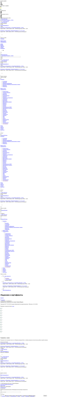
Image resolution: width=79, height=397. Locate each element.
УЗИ (4, 117)
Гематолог (5, 96)
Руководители (5, 91)
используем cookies (31, 395)
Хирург (4, 121)
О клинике (5, 81)
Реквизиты (5, 86)
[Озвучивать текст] (1, 15)
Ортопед (4, 106)
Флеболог (5, 120)
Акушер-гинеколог (6, 92)
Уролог (4, 118)
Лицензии (5, 82)
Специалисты (3, 41)
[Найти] (1, 58)
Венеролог (5, 94)
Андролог (5, 93)
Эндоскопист (5, 123)
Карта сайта (2, 385)
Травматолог (5, 114)
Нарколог (5, 102)
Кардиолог (5, 99)
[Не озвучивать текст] (1, 16)
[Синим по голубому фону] (0, 9)
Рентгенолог (5, 112)
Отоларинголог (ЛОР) (7, 107)
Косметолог (5, 100)
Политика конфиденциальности (6, 384)
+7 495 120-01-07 (5, 21)
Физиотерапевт (6, 119)
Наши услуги (3, 40)
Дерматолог (5, 98)
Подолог (4, 109)
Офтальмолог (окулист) (7, 108)
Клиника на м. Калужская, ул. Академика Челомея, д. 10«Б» (12, 343)
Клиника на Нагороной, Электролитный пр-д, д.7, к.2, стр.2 (12, 346)
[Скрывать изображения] (1, 13)
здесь (13, 306)
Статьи (1, 47)
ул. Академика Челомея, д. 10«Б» (6, 20)
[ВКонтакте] (3, 50)
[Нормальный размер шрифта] (1, 3)
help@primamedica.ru (4, 25)
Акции (1, 45)
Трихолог (4, 115)
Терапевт (4, 113)
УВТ (4, 116)
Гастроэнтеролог (6, 95)
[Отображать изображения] (1, 11)
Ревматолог (5, 111)
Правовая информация (7, 83)
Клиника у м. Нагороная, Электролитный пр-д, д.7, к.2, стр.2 (12, 30)
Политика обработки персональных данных (11, 84)
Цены (1, 44)
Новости (2, 46)
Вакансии (5, 85)
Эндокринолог (6, 122)
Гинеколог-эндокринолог (8, 97)
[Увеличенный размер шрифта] (1, 4)
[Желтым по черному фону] (0, 8)
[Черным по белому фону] (0, 7)
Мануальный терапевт (7, 101)
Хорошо (45, 395)
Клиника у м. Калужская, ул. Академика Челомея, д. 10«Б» (12, 27)
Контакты (2, 48)
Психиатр (5, 110)
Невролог (5, 103)
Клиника (2, 38)
